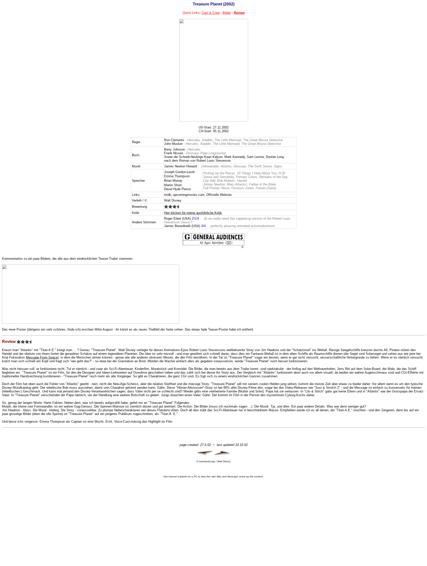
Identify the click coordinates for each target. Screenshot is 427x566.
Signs (278, 166)
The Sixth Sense (260, 166)
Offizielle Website (219, 195)
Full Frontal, (211, 188)
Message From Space (42, 357)
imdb (167, 195)
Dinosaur (240, 166)
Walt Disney (172, 200)
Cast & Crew (211, 13)
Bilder (227, 13)
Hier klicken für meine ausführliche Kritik (193, 213)
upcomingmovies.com (188, 195)
